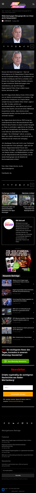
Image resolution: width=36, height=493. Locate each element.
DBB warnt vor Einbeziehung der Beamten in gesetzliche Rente (17, 455)
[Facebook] (4, 46)
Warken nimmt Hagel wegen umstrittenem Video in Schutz (16, 440)
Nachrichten (8, 11)
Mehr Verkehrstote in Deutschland (22, 337)
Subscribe (18, 475)
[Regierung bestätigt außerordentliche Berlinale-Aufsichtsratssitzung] (7, 292)
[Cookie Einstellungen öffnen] (3, 491)
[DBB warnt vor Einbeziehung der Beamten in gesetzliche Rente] (7, 311)
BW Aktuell (8, 20)
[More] (32, 46)
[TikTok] (18, 423)
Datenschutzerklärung (15, 401)
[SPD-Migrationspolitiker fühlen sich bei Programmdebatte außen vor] (7, 321)
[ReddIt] (24, 46)
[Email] (28, 46)
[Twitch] (22, 423)
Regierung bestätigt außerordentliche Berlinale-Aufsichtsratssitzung (14, 445)
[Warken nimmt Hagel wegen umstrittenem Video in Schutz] (7, 282)
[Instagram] (9, 423)
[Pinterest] (12, 46)
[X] (8, 46)
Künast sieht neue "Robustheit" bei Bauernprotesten (28, 208)
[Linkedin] (20, 46)
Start (3, 11)
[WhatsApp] (16, 46)
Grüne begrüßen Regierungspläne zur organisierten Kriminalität (18, 450)
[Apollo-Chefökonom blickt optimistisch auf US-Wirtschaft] (7, 330)
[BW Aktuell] (3, 21)
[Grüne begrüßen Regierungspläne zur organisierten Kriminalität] (7, 301)
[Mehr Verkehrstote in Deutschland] (7, 340)
